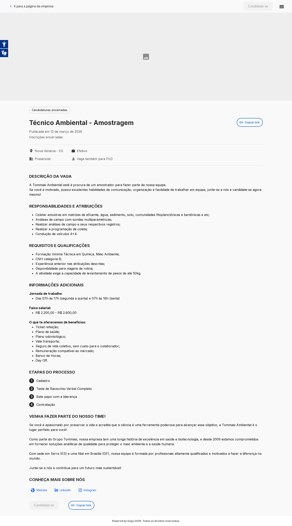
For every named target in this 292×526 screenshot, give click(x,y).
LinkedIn (65, 490)
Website (41, 490)
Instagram (90, 490)
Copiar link (252, 122)
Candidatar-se (258, 6)
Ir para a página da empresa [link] (33, 6)
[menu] (281, 6)
